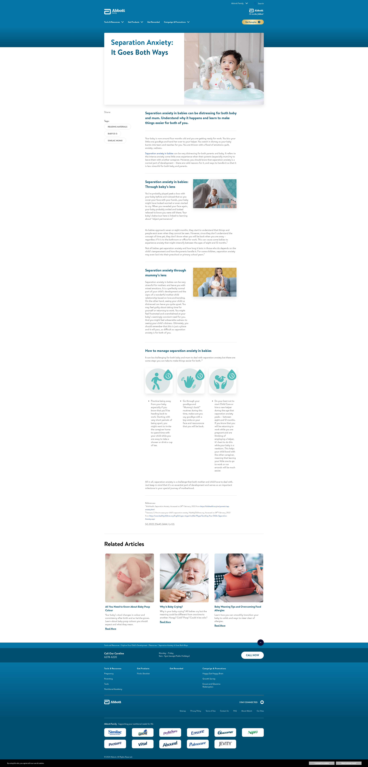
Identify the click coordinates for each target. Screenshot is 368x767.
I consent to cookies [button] (322, 763)
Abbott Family (237, 3)
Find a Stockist (143, 673)
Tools (106, 683)
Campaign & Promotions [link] (175, 22)
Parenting (108, 678)
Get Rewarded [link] (153, 22)
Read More (110, 628)
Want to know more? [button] (348, 763)
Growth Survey (209, 678)
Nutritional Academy (113, 689)
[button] (255, 3)
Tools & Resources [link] (112, 22)
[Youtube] (262, 702)
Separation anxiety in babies (159, 153)
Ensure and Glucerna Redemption (211, 685)
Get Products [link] (133, 22)
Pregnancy (109, 673)
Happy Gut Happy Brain (213, 673)
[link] (111, 645)
